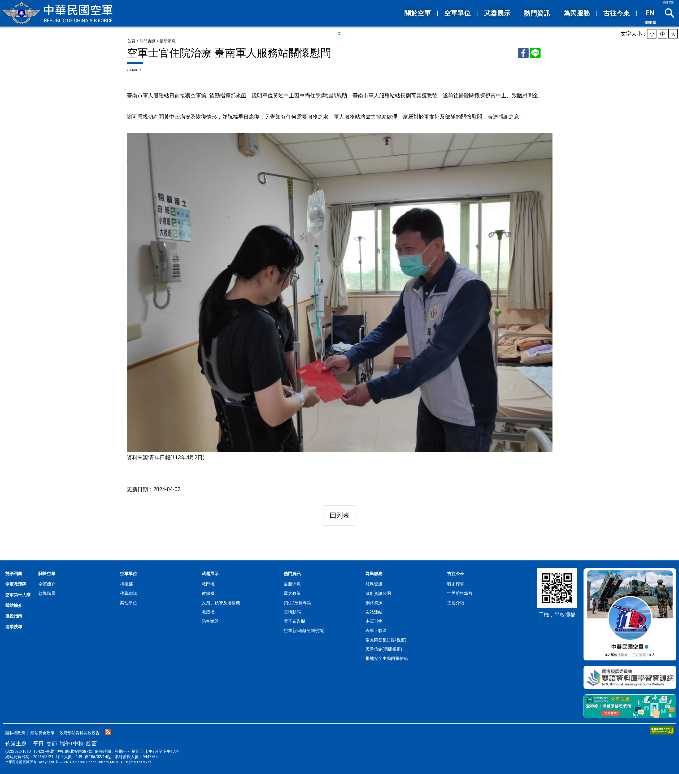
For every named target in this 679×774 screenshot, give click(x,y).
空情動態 (292, 612)
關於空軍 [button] (417, 13)
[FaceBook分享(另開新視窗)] (523, 53)
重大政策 (292, 593)
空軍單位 (128, 573)
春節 (51, 743)
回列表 (340, 515)
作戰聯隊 (128, 593)
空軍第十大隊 (18, 594)
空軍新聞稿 (304, 630)
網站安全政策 (42, 732)
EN (649, 16)
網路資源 (373, 602)
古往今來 (455, 573)
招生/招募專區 (297, 602)
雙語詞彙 (13, 573)
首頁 (131, 41)
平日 (38, 743)
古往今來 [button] (616, 13)
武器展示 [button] (497, 13)
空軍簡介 (46, 584)
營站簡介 (13, 605)
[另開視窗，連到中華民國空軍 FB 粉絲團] (630, 614)
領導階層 (46, 593)
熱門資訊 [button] (537, 13)
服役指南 (13, 616)
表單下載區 (376, 630)
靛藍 (91, 743)
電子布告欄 (294, 621)
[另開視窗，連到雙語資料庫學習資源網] (630, 677)
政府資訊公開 (378, 593)
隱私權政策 (15, 732)
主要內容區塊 (329, 2)
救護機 (208, 612)
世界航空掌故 (460, 593)
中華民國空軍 (58, 13)
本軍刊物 (373, 621)
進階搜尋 (13, 626)
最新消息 (168, 41)
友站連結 (373, 612)
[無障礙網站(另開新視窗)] (662, 730)
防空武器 (210, 621)
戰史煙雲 (455, 584)
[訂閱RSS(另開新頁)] (108, 732)
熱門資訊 (147, 41)
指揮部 (126, 584)
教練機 (208, 593)
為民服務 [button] (577, 13)
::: (391, 13)
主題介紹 (455, 602)
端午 (65, 743)
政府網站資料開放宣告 (79, 732)
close (669, 13)
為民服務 (373, 573)
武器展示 (210, 573)
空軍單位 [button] (457, 13)
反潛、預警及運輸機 (221, 602)
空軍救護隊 (16, 584)
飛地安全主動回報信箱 (386, 658)
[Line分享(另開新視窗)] (535, 53)
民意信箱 (383, 649)
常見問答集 (385, 639)
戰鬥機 (208, 584)
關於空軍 (46, 573)
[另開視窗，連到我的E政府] (630, 706)
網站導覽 (668, 2)
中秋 (78, 743)
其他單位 (128, 602)
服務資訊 (373, 584)
